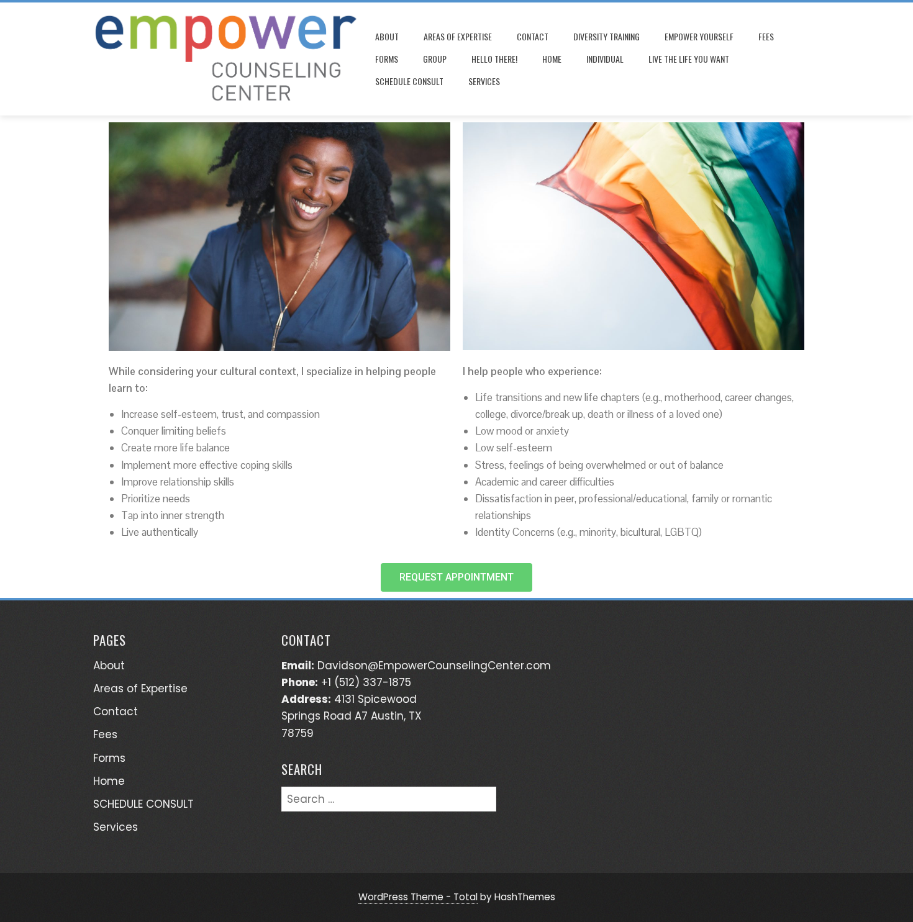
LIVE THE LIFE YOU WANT (688, 58)
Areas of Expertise (458, 36)
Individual (605, 58)
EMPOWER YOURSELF (699, 36)
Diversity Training (606, 36)
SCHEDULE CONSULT (409, 81)
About (387, 36)
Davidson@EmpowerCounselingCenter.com (434, 665)
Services (484, 81)
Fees (766, 36)
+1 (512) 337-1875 (366, 682)
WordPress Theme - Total (418, 896)
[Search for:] (388, 794)
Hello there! (494, 58)
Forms (386, 58)
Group (435, 58)
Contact (532, 36)
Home (551, 58)
